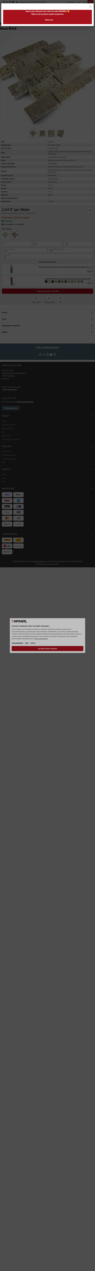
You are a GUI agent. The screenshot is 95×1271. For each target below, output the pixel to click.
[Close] (90, 6)
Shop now (49, 20)
